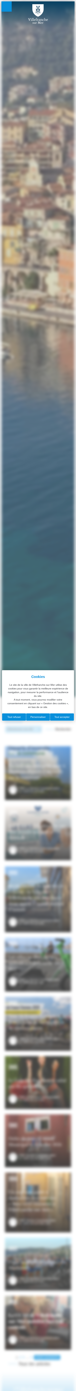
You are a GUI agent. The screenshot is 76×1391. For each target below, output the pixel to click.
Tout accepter (62, 717)
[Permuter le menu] (6, 6)
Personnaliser (38, 717)
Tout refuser (14, 717)
